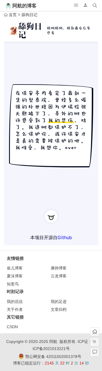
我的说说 (15, 301)
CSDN (12, 326)
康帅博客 (59, 268)
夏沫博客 (15, 276)
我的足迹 (59, 301)
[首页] (94, 331)
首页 (13, 14)
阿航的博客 (24, 6)
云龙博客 (59, 276)
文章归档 (59, 309)
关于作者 (15, 309)
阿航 (53, 341)
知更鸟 (13, 284)
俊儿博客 (15, 268)
